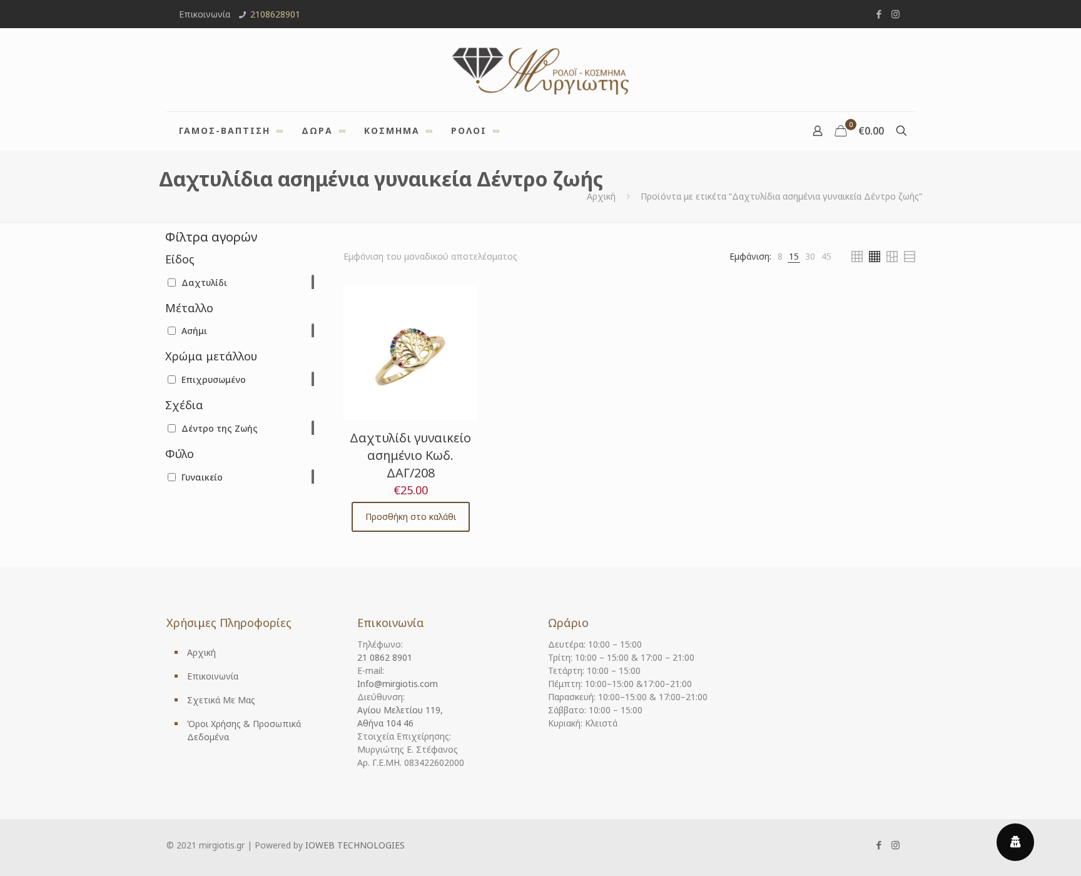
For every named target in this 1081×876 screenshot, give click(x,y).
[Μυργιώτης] (540, 69)
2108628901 (275, 14)
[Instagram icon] (895, 14)
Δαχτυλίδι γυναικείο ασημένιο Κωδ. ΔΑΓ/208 (410, 455)
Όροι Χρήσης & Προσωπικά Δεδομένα (244, 730)
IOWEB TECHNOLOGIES (355, 845)
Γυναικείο (202, 477)
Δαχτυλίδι (204, 282)
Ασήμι (194, 331)
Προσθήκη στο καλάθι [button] (410, 516)
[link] (780, 256)
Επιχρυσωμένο (213, 379)
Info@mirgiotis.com (397, 684)
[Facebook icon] (878, 14)
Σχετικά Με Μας (221, 700)
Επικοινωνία (212, 676)
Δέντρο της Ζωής (219, 428)
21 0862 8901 (384, 657)
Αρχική (601, 196)
